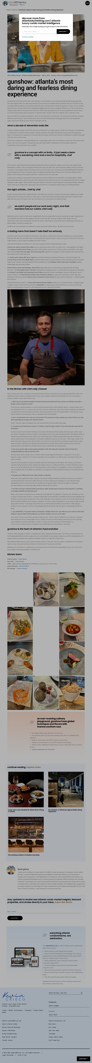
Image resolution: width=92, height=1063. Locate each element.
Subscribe (62, 31)
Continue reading (27, 37)
